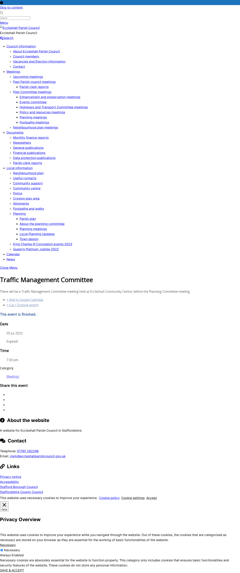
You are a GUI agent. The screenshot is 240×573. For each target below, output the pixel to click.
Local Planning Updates (37, 234)
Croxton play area (26, 198)
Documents (15, 132)
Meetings (13, 72)
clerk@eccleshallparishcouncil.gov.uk (38, 456)
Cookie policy (109, 498)
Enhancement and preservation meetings (50, 97)
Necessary (12, 550)
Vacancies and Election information (39, 61)
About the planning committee (42, 224)
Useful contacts (24, 178)
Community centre (26, 188)
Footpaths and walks (28, 209)
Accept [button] (151, 498)
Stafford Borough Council (19, 487)
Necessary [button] (8, 545)
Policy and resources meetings (42, 112)
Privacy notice (10, 477)
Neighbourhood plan (28, 173)
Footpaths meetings (34, 122)
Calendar (13, 254)
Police (17, 193)
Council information (21, 46)
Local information (20, 168)
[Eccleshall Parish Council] (20, 28)
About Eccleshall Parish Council (36, 51)
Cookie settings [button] (133, 498)
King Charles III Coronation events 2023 (42, 244)
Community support (28, 183)
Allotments (21, 204)
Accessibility (9, 482)
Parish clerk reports (34, 87)
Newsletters (22, 143)
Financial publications (29, 153)
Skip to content (11, 7)
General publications (28, 148)
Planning (19, 214)
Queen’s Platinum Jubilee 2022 (36, 249)
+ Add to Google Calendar (25, 299)
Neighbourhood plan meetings (35, 127)
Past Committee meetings (32, 92)
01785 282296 (28, 451)
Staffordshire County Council (21, 492)
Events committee (33, 102)
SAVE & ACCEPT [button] (12, 570)
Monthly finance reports (31, 138)
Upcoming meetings (28, 77)
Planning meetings (33, 117)
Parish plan (28, 219)
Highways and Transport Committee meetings (54, 107)
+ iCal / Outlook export (23, 305)
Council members (26, 56)
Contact (19, 67)
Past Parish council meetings (34, 82)
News (11, 259)
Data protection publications (34, 158)
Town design (29, 239)
